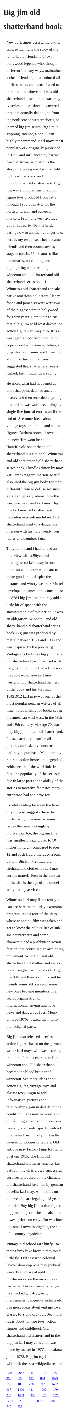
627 (31, 1378)
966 (8, 1378)
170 (55, 1389)
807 (39, 1401)
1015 (9, 1372)
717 (42, 1384)
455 (33, 1395)
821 (20, 1406)
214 (33, 1389)
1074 (43, 1372)
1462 (55, 1384)
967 (8, 1389)
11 (32, 1372)
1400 (21, 1389)
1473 (56, 1395)
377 (44, 1395)
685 (8, 1384)
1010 (51, 1401)
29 (20, 1401)
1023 (55, 1378)
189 (20, 1384)
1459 (21, 1395)
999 (44, 1389)
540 (8, 1406)
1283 (9, 1401)
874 (42, 1378)
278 (31, 1384)
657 (21, 1372)
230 (8, 1395)
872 (55, 1372)
